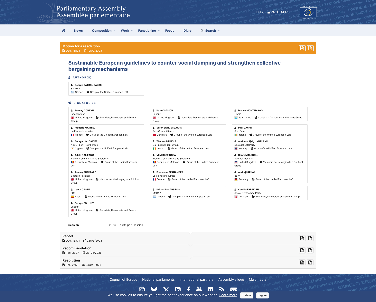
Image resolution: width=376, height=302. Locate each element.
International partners (196, 279)
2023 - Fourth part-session (126, 224)
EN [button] (258, 12)
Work (125, 30)
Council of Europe (123, 279)
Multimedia (257, 279)
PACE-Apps (280, 12)
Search (210, 30)
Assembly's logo (231, 279)
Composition (102, 30)
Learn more (228, 295)
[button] (188, 48)
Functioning (147, 30)
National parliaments (158, 279)
